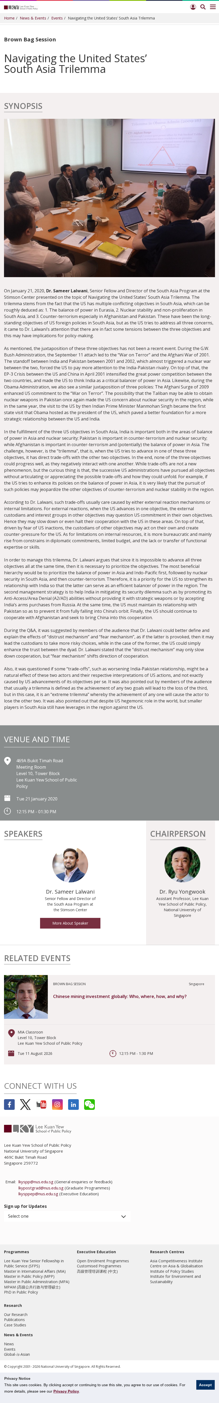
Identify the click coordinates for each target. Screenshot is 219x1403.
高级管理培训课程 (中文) (97, 1271)
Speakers (23, 834)
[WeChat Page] (89, 1104)
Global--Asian (17, 1354)
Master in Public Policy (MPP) (29, 1276)
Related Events (37, 959)
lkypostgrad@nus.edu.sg (41, 1187)
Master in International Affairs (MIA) (35, 1271)
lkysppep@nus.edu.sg (38, 1193)
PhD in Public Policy (21, 1292)
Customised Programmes (99, 1265)
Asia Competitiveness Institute (176, 1260)
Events (57, 18)
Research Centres (167, 1251)
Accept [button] (205, 1385)
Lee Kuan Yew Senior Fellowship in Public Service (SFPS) (34, 1263)
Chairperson (178, 834)
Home (9, 18)
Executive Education (96, 1251)
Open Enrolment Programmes (103, 1260)
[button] (67, 1216)
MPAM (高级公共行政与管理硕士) (32, 1287)
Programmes (16, 1251)
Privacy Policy (66, 1391)
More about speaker (70, 923)
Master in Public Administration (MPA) (36, 1281)
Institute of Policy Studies (172, 1271)
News (9, 1343)
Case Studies (15, 1324)
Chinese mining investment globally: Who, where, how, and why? (120, 996)
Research (13, 1305)
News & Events (33, 18)
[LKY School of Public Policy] (21, 7)
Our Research (16, 1314)
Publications (14, 1319)
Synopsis (23, 106)
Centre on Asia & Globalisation (176, 1265)
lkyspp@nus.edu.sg (35, 1181)
